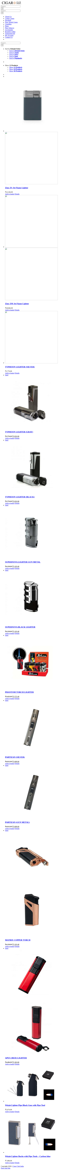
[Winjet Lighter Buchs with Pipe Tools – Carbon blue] (42, 1133)
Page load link (5, 1168)
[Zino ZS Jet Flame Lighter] (42, 132)
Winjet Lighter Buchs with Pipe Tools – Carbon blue (27, 1156)
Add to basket (9, 194)
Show (15, 67)
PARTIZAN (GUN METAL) (17, 822)
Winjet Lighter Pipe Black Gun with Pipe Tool (25, 1105)
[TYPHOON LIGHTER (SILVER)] (42, 337)
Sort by (17, 51)
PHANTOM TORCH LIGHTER (19, 692)
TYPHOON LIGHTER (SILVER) (20, 367)
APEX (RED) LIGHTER (16, 1058)
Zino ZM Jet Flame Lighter (17, 304)
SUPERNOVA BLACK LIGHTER (20, 627)
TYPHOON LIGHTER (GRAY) (19, 432)
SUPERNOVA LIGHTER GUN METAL (22, 562)
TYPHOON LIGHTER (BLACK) (19, 497)
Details (17, 194)
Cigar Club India (18, 1166)
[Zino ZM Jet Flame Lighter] (42, 248)
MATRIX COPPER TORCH (17, 940)
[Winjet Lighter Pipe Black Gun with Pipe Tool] (42, 1083)
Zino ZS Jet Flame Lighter (16, 188)
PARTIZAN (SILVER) (15, 757)
